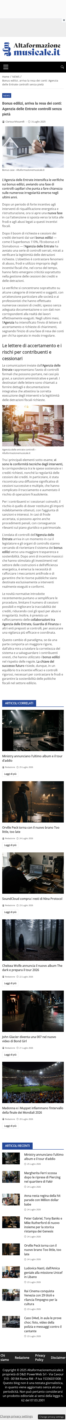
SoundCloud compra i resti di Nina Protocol (32, 899)
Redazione (22, 1358)
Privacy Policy (40, 1357)
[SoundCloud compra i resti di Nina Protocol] (33, 873)
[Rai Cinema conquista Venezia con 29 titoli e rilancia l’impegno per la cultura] (11, 1295)
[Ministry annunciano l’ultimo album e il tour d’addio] (33, 730)
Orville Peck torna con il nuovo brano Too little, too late (42, 1249)
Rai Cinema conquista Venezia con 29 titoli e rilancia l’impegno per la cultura (40, 1297)
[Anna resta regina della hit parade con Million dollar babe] (11, 1199)
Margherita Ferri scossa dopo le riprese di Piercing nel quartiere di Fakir (42, 1177)
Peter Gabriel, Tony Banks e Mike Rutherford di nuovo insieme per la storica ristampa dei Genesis (43, 1224)
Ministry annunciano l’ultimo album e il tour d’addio (44, 1157)
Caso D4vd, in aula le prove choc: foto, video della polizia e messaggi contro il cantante (43, 1324)
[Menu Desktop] (6, 67)
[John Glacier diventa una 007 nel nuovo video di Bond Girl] (33, 1011)
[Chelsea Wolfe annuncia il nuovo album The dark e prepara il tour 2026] (33, 940)
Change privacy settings (51, 1416)
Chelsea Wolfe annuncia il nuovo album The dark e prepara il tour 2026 (32, 968)
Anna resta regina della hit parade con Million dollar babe (42, 1200)
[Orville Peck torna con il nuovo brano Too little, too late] (33, 802)
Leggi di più (10, 773)
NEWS (6, 95)
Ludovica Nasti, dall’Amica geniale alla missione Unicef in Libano (43, 1272)
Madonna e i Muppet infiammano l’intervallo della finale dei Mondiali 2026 (32, 1110)
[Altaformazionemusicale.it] (33, 49)
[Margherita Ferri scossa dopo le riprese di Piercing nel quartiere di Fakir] (11, 1177)
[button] (62, 67)
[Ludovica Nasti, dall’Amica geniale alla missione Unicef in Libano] (11, 1272)
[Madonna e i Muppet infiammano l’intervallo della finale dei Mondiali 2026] (33, 1082)
